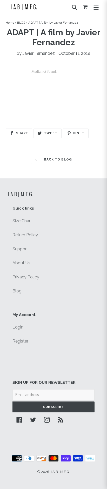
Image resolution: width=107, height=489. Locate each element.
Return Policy (25, 234)
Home (10, 22)
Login (17, 327)
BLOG (21, 22)
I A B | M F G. (20, 194)
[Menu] (96, 6)
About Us (21, 262)
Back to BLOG (57, 159)
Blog (17, 291)
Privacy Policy (25, 276)
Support (20, 248)
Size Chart (22, 220)
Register (20, 341)
